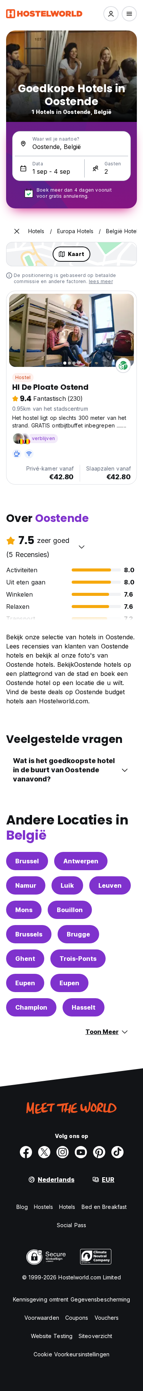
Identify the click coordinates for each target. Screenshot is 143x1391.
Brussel (27, 861)
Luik (67, 885)
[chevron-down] (81, 547)
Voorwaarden (41, 1317)
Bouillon (70, 910)
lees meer (101, 281)
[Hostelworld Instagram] (62, 1152)
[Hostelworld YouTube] (81, 1152)
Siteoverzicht (95, 1336)
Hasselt (83, 1007)
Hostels (43, 1207)
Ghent (25, 958)
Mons (23, 910)
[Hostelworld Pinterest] (99, 1152)
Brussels (28, 934)
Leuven (110, 885)
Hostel (23, 377)
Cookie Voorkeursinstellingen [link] (71, 1354)
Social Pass (71, 1225)
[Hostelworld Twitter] (44, 1152)
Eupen (25, 983)
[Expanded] (17, 231)
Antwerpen (80, 861)
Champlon (31, 1007)
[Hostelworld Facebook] (26, 1152)
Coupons (76, 1317)
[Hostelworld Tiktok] (117, 1152)
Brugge (78, 934)
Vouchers (107, 1317)
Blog (22, 1207)
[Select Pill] (111, 13)
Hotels (67, 1207)
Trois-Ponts (77, 958)
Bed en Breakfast (104, 1207)
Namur (25, 885)
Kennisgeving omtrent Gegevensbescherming (71, 1299)
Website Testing (52, 1336)
